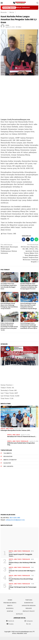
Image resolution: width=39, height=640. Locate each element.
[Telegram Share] (32, 239)
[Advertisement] (19, 97)
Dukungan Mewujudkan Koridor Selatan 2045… (16, 430)
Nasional (10, 608)
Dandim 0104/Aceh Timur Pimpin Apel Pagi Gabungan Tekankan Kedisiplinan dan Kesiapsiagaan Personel (29, 286)
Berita (3, 429)
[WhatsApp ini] (36, 239)
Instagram (30, 621)
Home (10, 600)
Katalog (19, 614)
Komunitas (28, 603)
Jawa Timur (9, 429)
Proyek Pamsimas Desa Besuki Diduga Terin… (21, 579)
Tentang (28, 600)
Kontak (10, 611)
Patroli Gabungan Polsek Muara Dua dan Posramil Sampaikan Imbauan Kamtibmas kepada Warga (28, 306)
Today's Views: (6, 387)
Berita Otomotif (10, 460)
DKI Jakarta (8, 466)
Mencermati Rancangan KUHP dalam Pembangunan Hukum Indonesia (9, 249)
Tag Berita (7, 453)
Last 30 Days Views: (8, 396)
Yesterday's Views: (7, 390)
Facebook (11, 621)
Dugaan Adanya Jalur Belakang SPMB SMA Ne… (22, 563)
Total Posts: (5, 398)
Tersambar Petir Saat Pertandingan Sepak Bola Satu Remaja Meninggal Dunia (9, 286)
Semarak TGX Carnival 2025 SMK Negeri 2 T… (22, 571)
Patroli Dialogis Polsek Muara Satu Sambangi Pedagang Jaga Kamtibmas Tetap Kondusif (9, 306)
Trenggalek (24, 441)
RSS (29, 624)
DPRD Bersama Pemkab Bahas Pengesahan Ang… (21, 444)
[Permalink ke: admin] (2, 26)
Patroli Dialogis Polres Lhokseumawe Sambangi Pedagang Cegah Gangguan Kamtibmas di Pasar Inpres (29, 325)
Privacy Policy (29, 611)
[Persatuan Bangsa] (19, 2)
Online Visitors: (7, 385)
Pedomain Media (9, 603)
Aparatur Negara (29, 605)
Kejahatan (7, 456)
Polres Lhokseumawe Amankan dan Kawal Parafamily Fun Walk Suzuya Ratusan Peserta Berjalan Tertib (9, 326)
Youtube (11, 624)
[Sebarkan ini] (23, 239)
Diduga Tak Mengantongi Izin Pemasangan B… (22, 588)
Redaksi (29, 608)
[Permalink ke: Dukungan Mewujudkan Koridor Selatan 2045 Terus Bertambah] (19, 416)
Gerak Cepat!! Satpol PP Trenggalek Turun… (20, 555)
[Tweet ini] (28, 239)
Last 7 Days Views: (7, 393)
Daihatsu (7, 463)
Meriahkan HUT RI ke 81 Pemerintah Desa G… (21, 436)
